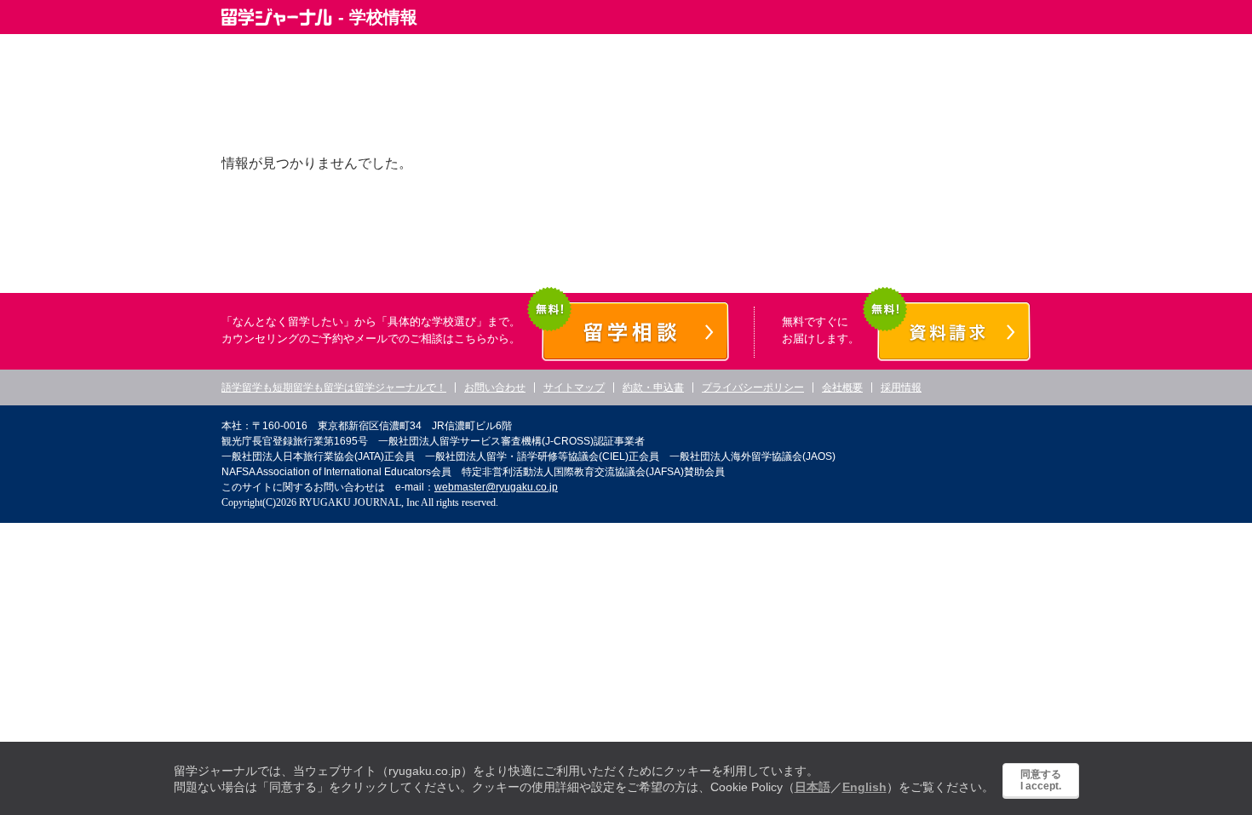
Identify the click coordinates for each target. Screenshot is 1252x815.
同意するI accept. (1040, 780)
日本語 (812, 787)
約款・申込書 (653, 387)
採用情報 (901, 387)
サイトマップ (574, 387)
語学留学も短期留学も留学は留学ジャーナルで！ (333, 387)
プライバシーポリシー (753, 387)
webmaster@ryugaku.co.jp (496, 487)
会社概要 (842, 387)
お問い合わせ (494, 387)
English (864, 787)
